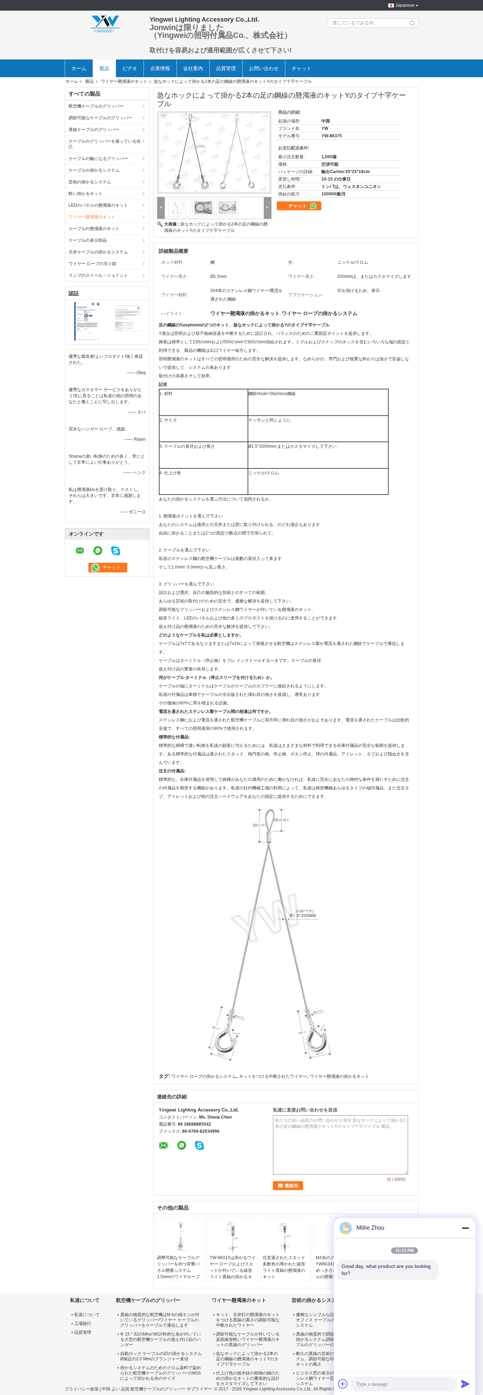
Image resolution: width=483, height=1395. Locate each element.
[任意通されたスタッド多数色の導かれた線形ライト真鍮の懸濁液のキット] (285, 1236)
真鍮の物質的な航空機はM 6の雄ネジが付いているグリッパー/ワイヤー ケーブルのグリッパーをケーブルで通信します (159, 1320)
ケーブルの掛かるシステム (94, 170)
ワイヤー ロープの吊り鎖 (92, 263)
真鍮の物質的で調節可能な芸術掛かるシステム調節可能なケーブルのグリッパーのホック (325, 1339)
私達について (87, 1314)
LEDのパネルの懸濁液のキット (98, 205)
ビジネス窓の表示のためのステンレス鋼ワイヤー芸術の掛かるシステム (325, 1378)
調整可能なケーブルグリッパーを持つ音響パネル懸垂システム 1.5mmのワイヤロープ (178, 1267)
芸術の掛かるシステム (90, 181)
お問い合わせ (264, 68)
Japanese (404, 5)
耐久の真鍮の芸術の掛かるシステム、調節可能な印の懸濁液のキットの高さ (325, 1359)
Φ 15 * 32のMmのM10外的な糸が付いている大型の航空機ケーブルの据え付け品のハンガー (160, 1339)
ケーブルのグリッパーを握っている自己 (105, 144)
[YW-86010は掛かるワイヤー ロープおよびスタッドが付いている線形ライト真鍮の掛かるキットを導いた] (232, 1236)
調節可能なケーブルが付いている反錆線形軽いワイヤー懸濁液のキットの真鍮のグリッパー (248, 1339)
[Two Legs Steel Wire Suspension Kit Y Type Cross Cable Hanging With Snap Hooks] (214, 152)
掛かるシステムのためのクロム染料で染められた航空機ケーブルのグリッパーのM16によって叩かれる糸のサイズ (160, 1373)
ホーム (78, 68)
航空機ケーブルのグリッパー (96, 106)
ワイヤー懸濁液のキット (124, 81)
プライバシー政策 (82, 1389)
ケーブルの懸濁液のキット (94, 228)
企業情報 (160, 68)
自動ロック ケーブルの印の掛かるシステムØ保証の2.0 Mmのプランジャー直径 (161, 1356)
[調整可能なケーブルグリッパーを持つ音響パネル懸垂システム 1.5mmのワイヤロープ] (180, 1236)
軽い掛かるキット (86, 193)
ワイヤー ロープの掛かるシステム (203, 1076)
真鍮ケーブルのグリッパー (94, 129)
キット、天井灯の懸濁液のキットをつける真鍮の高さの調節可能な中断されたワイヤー (248, 1320)
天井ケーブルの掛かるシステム (98, 252)
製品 (104, 68)
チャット (302, 68)
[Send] (465, 1383)
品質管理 (226, 68)
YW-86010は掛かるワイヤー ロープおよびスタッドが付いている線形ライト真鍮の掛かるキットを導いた (233, 1270)
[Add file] (343, 1383)
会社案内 (193, 68)
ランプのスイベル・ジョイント (98, 275)
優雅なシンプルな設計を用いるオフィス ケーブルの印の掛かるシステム (326, 1320)
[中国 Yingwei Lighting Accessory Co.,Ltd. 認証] (86, 321)
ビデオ (129, 68)
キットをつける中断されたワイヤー (273, 1076)
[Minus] (465, 1228)
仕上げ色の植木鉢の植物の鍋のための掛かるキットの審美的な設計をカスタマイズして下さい (248, 1378)
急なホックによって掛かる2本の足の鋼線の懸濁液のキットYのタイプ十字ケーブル (247, 1359)
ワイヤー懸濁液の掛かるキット (339, 1076)
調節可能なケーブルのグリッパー (100, 117)
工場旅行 (82, 1323)
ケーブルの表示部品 (88, 240)
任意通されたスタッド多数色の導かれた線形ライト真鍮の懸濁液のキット (284, 1267)
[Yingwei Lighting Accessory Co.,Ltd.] (103, 23)
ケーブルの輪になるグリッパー (98, 158)
